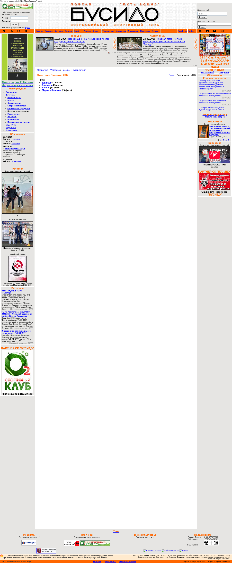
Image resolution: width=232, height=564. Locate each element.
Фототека (10, 95)
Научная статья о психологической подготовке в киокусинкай (215, 95)
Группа (68, 31)
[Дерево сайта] (11, 31)
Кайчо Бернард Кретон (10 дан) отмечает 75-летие (82, 40)
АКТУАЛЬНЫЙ (207, 72)
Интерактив (133, 31)
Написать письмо (127, 562)
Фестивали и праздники (18, 108)
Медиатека (121, 31)
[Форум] (26, 31)
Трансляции (11, 130)
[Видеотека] (215, 31)
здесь (27, 28)
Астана (45, 87)
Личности (11, 117)
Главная (39, 31)
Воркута (46, 82)
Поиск (155, 31)
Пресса (10, 100)
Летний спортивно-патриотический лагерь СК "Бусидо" (164, 41)
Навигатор (145, 31)
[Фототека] (207, 31)
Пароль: (6, 21)
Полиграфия (13, 119)
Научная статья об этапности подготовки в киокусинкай (212, 102)
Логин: (5, 18)
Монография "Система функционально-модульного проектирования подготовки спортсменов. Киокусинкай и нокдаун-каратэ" (211, 85)
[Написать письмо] (19, 31)
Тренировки (108, 31)
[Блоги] (200, 31)
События (59, 31)
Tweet (171, 75)
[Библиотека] (222, 31)
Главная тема (164, 38)
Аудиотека (11, 128)
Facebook (182, 31)
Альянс (87, 31)
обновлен (16, 139)
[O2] (17, 8)
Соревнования (14, 103)
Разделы (49, 31)
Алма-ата (47, 85)
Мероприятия (13, 114)
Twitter (191, 31)
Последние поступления (18, 122)
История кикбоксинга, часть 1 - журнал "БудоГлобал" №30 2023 (213, 109)
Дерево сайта (110, 562)
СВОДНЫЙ (224, 72)
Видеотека (11, 125)
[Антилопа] (28, 545)
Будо (95, 31)
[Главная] (4, 31)
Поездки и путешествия (74, 70)
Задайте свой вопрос (215, 117)
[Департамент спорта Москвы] (46, 553)
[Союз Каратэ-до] (71, 545)
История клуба (14, 98)
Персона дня (75, 38)
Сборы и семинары (16, 106)
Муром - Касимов (51, 90)
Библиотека (11, 92)
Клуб (76, 31)
